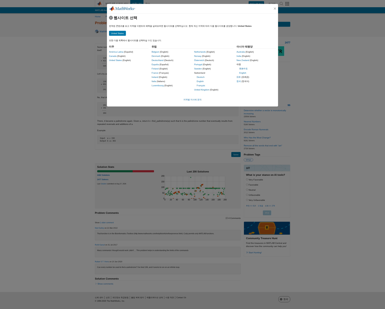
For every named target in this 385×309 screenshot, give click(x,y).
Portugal (198, 64)
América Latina (116, 52)
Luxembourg (158, 85)
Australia (241, 52)
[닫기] (275, 8)
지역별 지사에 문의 (192, 99)
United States (115, 60)
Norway (197, 56)
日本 (239, 77)
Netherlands (200, 52)
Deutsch (201, 77)
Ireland (155, 77)
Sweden (198, 68)
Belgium (155, 52)
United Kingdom (201, 89)
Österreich (199, 60)
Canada (113, 56)
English (200, 81)
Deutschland (157, 60)
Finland (155, 68)
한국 (239, 81)
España (155, 64)
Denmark (156, 56)
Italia (154, 81)
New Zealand (243, 60)
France (155, 73)
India (239, 56)
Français (201, 85)
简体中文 (243, 68)
